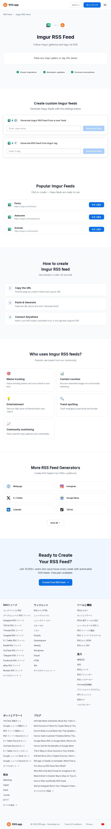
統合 (5, 774)
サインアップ (92, 5)
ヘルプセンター (83, 704)
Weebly (37, 645)
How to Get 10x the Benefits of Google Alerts (54, 746)
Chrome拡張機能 (84, 684)
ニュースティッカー (42, 620)
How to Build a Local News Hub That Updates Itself (55, 731)
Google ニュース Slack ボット (16, 756)
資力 (79, 654)
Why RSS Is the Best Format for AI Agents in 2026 (55, 771)
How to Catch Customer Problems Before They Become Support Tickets (55, 736)
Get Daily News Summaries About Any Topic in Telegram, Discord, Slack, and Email (55, 721)
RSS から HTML (41, 610)
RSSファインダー (84, 674)
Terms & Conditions (73, 824)
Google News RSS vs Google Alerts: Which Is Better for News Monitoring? (55, 741)
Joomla (6, 795)
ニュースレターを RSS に (88, 625)
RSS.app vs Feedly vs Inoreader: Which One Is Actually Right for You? (55, 761)
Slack (5, 790)
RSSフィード (10, 605)
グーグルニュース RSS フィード (17, 615)
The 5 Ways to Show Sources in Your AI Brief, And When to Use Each (55, 751)
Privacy (89, 824)
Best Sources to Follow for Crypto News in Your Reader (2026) (55, 726)
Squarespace (40, 640)
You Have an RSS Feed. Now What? (50, 766)
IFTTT (6, 800)
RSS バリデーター (85, 679)
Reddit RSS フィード (12, 645)
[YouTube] (102, 824)
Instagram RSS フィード (13, 620)
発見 (79, 664)
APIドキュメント (84, 694)
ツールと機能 (84, 605)
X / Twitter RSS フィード (14, 640)
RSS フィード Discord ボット (16, 736)
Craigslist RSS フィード (13, 635)
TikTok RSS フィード (12, 625)
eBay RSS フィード (11, 665)
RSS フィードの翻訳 (86, 630)
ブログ (37, 715)
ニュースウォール (41, 615)
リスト (37, 630)
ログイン (76, 5)
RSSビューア (82, 669)
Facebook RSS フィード (14, 660)
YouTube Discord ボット (14, 746)
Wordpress (39, 650)
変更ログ (81, 699)
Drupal (37, 655)
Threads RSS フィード (13, 630)
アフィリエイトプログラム (88, 689)
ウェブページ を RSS (12, 610)
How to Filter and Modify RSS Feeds (50, 781)
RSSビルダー (82, 610)
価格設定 (81, 659)
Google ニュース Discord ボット (17, 761)
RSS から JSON (84, 640)
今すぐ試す (96, 205)
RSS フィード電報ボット (14, 731)
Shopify (37, 635)
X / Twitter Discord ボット (14, 741)
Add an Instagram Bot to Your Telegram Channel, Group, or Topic (55, 786)
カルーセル (38, 625)
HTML (36, 660)
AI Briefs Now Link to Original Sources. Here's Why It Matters (55, 756)
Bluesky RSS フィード (13, 670)
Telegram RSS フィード (13, 655)
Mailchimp (7, 780)
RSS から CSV (83, 645)
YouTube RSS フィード (13, 650)
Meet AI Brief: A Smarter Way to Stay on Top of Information (55, 776)
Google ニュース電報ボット (15, 726)
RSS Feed (7, 14)
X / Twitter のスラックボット (15, 751)
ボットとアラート (84, 615)
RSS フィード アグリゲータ (89, 635)
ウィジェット (41, 605)
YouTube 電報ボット (12, 721)
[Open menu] (105, 5)
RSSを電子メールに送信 (87, 620)
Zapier (6, 785)
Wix (35, 665)
